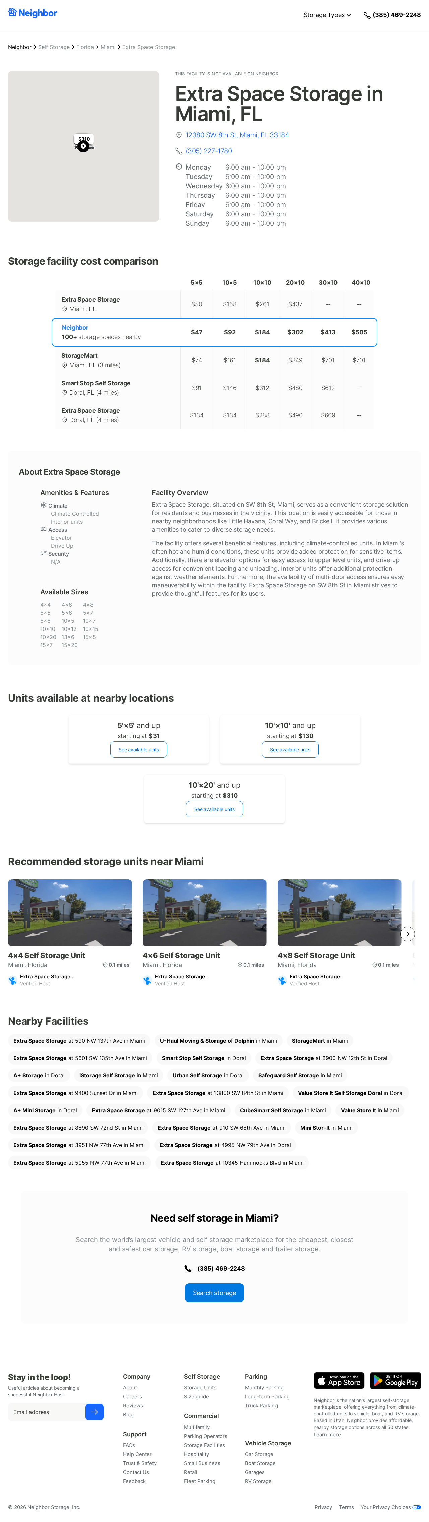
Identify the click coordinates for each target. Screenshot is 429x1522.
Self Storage (54, 47)
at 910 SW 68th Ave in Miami (222, 1127)
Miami (108, 47)
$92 (230, 332)
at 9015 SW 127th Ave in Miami (158, 1110)
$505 (359, 332)
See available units (139, 749)
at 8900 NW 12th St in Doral (324, 1058)
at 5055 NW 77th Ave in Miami (79, 1162)
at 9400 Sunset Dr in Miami (75, 1092)
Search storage (214, 1292)
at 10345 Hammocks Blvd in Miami (232, 1162)
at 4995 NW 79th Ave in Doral (225, 1145)
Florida (85, 47)
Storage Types (324, 14)
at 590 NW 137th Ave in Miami (79, 1040)
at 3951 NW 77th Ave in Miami (79, 1145)
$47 (197, 332)
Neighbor (20, 47)
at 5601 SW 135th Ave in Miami (80, 1058)
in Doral (204, 1058)
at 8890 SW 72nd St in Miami (78, 1127)
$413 (328, 332)
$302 (295, 332)
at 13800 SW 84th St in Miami (217, 1092)
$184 (262, 332)
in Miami (218, 1040)
